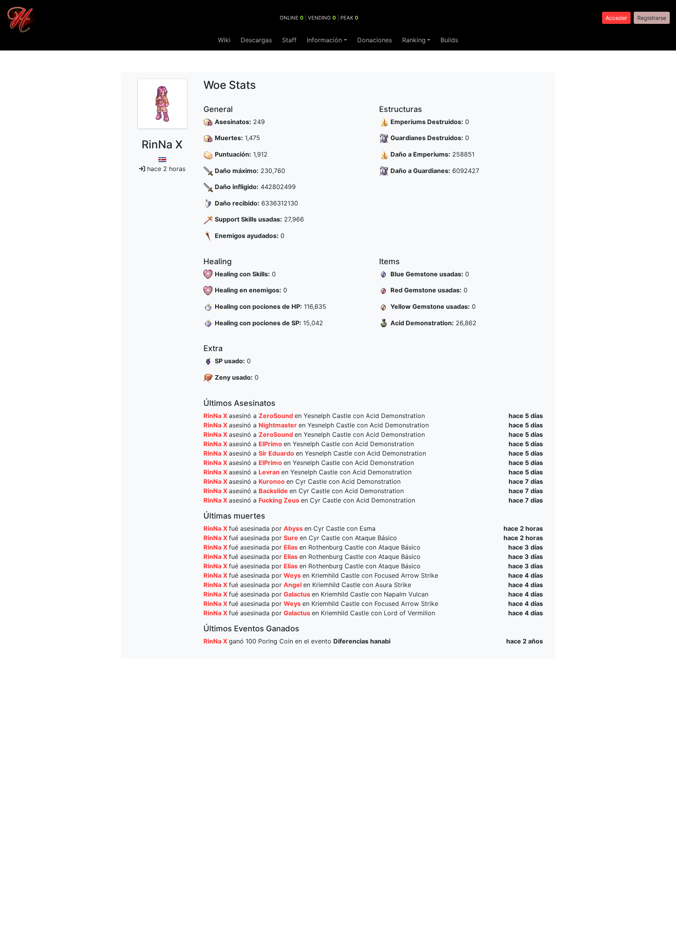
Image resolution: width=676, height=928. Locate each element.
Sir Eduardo (277, 453)
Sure (292, 538)
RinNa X (216, 416)
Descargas (256, 40)
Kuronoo (272, 481)
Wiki (224, 40)
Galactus (298, 594)
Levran (270, 472)
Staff (289, 40)
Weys (293, 575)
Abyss (294, 528)
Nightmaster (278, 425)
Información (324, 40)
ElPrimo (271, 444)
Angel (293, 585)
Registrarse (651, 17)
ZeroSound (277, 416)
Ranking (414, 40)
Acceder (616, 17)
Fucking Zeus (280, 500)
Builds (449, 40)
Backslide (274, 491)
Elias (291, 547)
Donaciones (374, 40)
